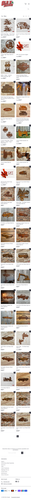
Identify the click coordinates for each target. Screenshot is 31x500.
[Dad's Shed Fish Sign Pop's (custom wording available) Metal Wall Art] (23, 114)
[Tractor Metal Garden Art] (23, 156)
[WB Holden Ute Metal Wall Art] (8, 341)
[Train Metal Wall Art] (8, 381)
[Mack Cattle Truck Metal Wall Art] (23, 422)
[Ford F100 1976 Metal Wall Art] (23, 299)
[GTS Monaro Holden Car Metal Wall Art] (8, 299)
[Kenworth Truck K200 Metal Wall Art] (23, 176)
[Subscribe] (22, 453)
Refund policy (4, 473)
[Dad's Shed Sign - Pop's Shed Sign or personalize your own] (8, 28)
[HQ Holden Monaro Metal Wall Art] (8, 238)
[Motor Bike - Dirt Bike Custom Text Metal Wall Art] (23, 196)
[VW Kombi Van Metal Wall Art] (23, 258)
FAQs (2, 466)
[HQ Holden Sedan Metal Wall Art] (23, 361)
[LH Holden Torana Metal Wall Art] (23, 401)
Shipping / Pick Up (5, 469)
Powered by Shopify (15, 497)
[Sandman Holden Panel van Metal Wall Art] (23, 217)
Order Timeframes (5, 468)
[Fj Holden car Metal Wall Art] (8, 216)
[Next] (18, 436)
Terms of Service (4, 474)
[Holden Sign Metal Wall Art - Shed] (8, 49)
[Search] (28, 9)
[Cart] (25, 4)
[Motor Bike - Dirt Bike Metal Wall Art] (23, 341)
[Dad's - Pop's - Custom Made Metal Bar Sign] (8, 69)
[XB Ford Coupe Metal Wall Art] (23, 381)
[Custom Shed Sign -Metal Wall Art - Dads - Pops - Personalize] (8, 135)
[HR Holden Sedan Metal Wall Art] (8, 279)
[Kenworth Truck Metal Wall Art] (8, 258)
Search (2, 461)
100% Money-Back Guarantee (7, 463)
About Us (3, 464)
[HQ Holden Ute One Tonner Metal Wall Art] (8, 401)
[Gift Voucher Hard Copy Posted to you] (8, 176)
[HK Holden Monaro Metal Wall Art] (8, 361)
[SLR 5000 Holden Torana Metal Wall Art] (23, 238)
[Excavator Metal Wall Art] (23, 278)
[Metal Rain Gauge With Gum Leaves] (23, 91)
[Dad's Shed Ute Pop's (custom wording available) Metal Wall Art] (8, 92)
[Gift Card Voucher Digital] (23, 48)
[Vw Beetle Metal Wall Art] (23, 319)
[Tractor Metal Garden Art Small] (23, 135)
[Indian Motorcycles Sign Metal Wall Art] (8, 196)
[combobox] (15, 9)
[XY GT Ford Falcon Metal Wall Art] (23, 28)
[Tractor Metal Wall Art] (8, 156)
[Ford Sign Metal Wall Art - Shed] (8, 113)
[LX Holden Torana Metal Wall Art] (8, 422)
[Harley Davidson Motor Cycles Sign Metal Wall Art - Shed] (23, 70)
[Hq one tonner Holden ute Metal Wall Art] (8, 320)
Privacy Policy (4, 471)
